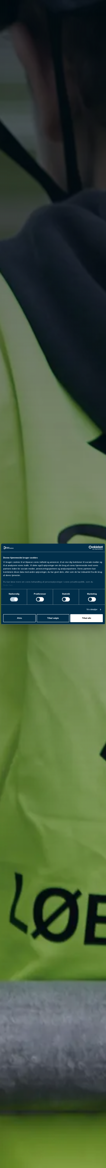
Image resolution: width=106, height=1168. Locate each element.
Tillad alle (86, 618)
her (11, 585)
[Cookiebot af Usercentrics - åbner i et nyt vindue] (91, 548)
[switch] (40, 599)
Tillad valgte (53, 618)
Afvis (19, 618)
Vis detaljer (92, 609)
